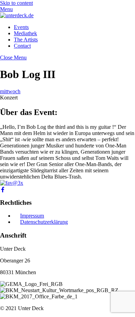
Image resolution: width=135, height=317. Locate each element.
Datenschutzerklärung (44, 222)
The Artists (26, 39)
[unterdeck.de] (17, 15)
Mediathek (25, 33)
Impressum (32, 216)
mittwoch (10, 91)
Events (21, 27)
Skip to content (16, 3)
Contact (22, 46)
